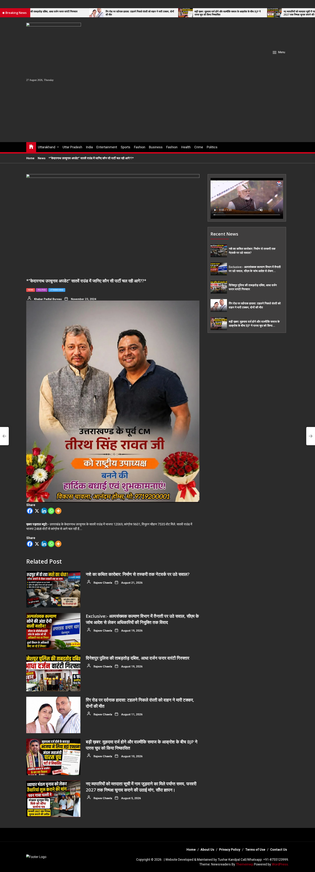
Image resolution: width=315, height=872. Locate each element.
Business (156, 147)
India (89, 147)
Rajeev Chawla (103, 582)
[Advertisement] (157, 114)
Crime (198, 147)
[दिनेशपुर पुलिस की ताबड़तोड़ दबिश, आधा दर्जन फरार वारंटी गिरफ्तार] (53, 673)
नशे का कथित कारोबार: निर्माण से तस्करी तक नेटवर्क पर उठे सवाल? (137, 574)
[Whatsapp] (51, 511)
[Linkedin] (44, 511)
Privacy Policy (229, 849)
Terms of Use (255, 849)
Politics (212, 147)
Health (186, 147)
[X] (37, 511)
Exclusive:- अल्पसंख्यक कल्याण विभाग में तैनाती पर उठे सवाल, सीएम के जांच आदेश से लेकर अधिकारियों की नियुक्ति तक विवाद (142, 619)
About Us (207, 849)
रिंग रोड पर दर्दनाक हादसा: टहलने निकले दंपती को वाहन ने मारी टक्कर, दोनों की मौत (91, 13)
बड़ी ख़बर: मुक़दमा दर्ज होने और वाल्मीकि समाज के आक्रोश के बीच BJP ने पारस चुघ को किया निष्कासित (179, 13)
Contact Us (278, 849)
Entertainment (106, 147)
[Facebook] (30, 511)
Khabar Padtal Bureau (48, 299)
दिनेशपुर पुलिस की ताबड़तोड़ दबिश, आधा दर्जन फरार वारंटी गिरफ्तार (137, 658)
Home (191, 849)
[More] (58, 511)
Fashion (139, 147)
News (30, 290)
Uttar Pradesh (72, 147)
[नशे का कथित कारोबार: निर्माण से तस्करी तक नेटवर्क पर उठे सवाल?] (53, 589)
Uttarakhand (46, 147)
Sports (125, 147)
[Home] (31, 146)
